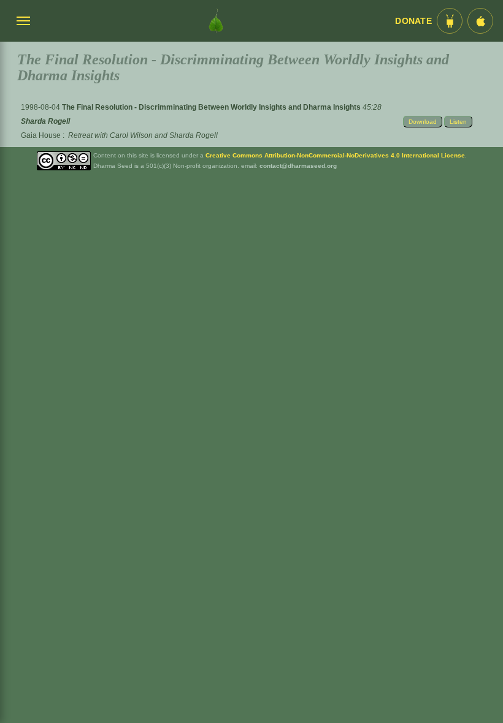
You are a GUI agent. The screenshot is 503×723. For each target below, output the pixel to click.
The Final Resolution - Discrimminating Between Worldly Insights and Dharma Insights (212, 107)
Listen (458, 121)
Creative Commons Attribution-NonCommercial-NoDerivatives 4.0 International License (335, 155)
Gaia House (41, 135)
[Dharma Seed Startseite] (216, 20)
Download (423, 121)
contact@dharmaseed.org (298, 165)
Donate (413, 21)
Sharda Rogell (45, 121)
